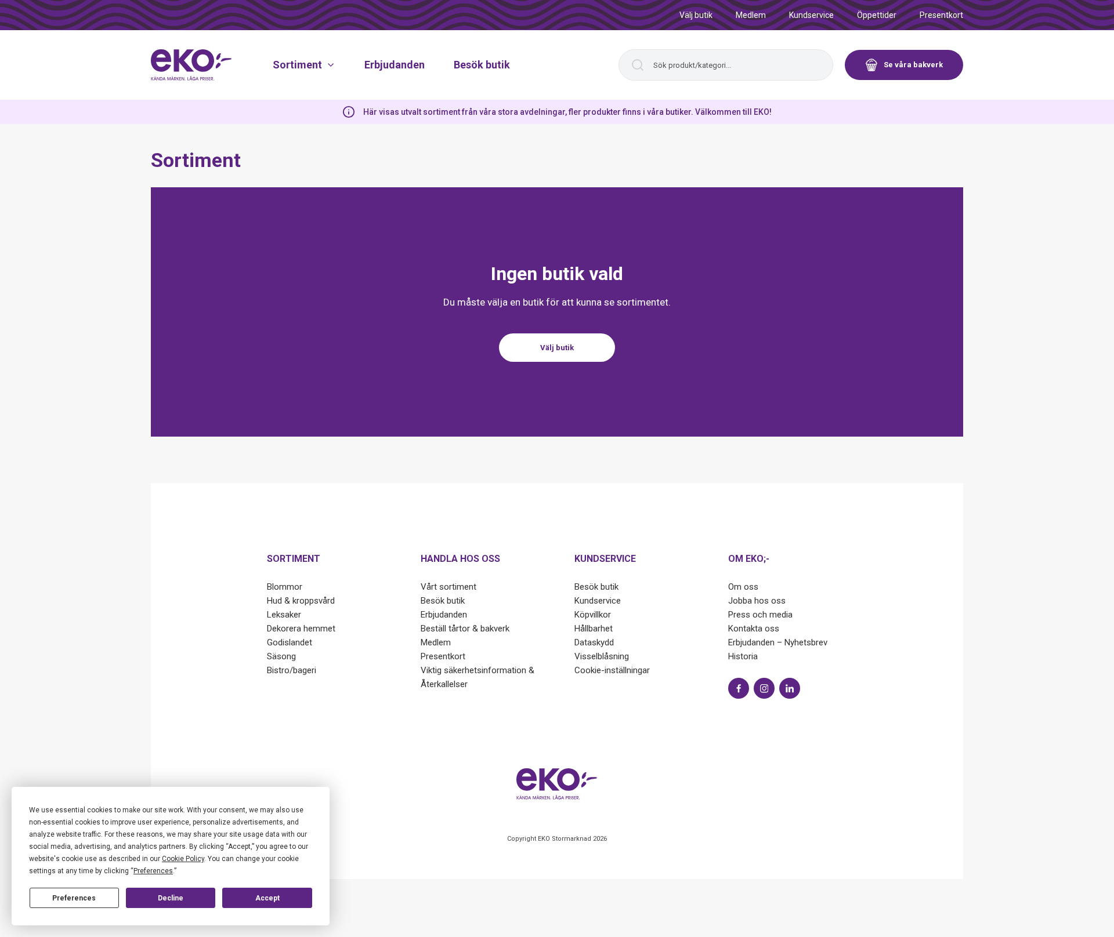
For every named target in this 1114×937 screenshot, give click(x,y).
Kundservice (811, 15)
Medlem (751, 15)
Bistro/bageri (291, 670)
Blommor (284, 587)
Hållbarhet (593, 628)
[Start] (191, 65)
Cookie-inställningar (612, 670)
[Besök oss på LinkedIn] (789, 688)
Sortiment (297, 65)
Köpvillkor (592, 614)
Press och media (760, 614)
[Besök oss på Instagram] (764, 688)
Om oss (743, 587)
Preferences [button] (153, 871)
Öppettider (876, 15)
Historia (743, 656)
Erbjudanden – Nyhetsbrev (777, 642)
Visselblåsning (601, 656)
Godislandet (289, 642)
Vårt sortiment (448, 587)
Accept (267, 898)
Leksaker (284, 614)
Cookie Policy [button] (183, 859)
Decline (170, 898)
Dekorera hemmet (301, 628)
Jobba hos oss (757, 600)
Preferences (74, 898)
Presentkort (941, 15)
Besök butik (482, 65)
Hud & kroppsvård (301, 600)
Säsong (281, 656)
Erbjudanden (394, 65)
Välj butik (695, 15)
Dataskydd (594, 642)
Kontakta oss (753, 628)
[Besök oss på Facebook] (738, 688)
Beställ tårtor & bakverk (465, 628)
